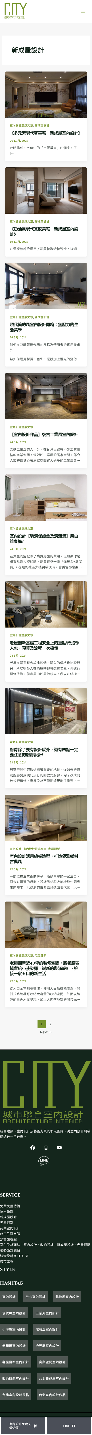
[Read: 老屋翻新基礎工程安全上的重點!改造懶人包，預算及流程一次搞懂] (46, 603)
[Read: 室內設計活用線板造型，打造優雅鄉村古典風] (46, 817)
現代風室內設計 (14, 1313)
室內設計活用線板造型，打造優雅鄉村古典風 (44, 859)
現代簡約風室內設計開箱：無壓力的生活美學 (44, 327)
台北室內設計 (35, 1296)
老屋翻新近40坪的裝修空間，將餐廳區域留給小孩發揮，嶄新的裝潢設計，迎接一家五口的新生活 (44, 969)
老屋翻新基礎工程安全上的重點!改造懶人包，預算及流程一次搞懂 (44, 645)
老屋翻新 (54, 849)
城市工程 (6, 1261)
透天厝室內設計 (47, 1345)
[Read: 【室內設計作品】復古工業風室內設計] (46, 395)
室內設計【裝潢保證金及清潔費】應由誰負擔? (44, 538)
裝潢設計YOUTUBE (14, 1255)
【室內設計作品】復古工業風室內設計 (44, 435)
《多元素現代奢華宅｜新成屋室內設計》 (46, 133)
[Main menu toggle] (83, 11)
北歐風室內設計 (67, 1296)
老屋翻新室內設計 (15, 1361)
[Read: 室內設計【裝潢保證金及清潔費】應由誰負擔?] (46, 497)
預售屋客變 (8, 1239)
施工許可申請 (10, 1233)
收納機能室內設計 (15, 1378)
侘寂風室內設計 (47, 1329)
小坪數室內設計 (14, 1329)
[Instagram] (46, 1148)
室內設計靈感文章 (21, 125)
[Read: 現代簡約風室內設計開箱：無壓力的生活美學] (46, 285)
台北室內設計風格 (15, 1394)
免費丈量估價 (10, 1205)
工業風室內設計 (47, 1313)
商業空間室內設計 (52, 1361)
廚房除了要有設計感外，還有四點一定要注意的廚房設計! (44, 752)
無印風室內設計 (14, 1345)
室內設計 (15, 849)
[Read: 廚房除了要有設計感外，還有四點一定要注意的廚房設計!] (46, 710)
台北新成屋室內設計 (54, 1378)
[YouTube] (59, 1148)
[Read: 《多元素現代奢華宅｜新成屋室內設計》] (46, 94)
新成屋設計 (42, 125)
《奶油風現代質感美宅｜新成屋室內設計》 (44, 231)
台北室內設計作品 (52, 1394)
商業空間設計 (10, 1228)
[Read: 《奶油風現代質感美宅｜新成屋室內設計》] (46, 190)
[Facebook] (33, 1148)
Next (46, 1031)
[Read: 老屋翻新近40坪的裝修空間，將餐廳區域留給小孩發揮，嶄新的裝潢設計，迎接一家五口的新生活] (46, 924)
